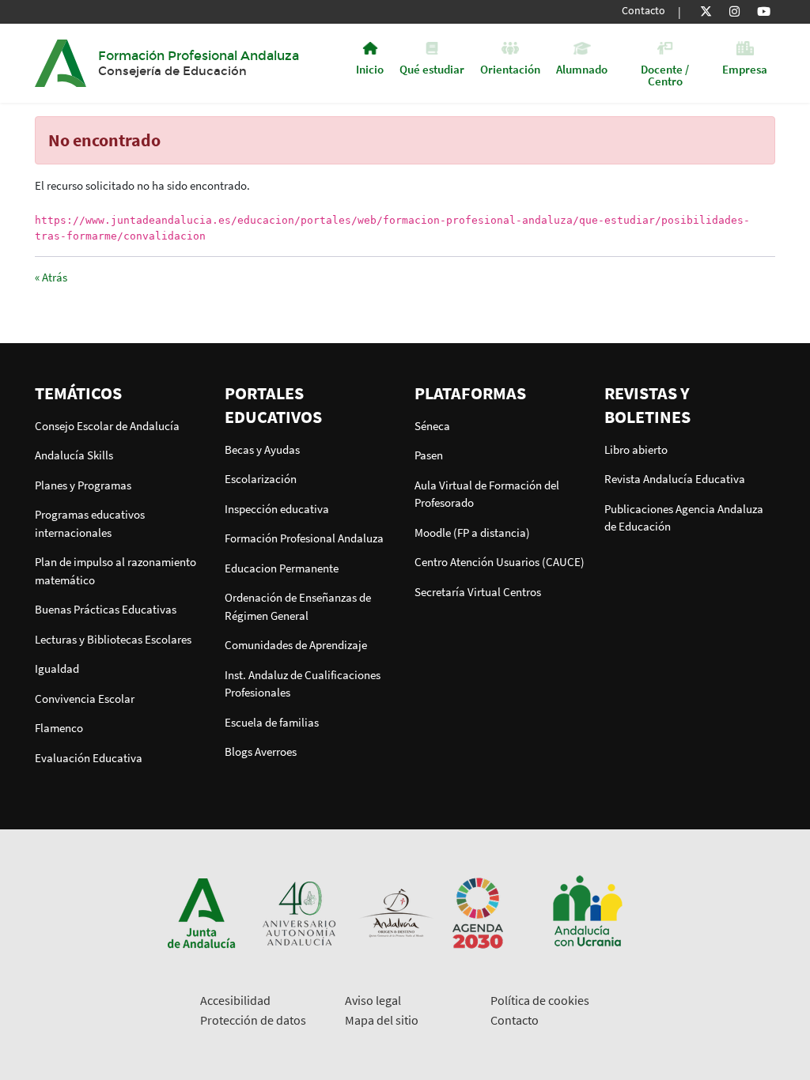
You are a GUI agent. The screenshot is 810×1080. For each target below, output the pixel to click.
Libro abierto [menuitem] (636, 449)
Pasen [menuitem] (428, 455)
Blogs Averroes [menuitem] (261, 751)
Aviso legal (373, 1000)
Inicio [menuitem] (370, 68)
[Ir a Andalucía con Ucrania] (586, 912)
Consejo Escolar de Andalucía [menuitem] (107, 425)
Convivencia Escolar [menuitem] (84, 698)
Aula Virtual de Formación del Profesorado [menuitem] (486, 494)
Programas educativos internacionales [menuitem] (90, 523)
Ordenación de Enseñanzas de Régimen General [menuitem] (298, 606)
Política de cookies (539, 1000)
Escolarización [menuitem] (261, 478)
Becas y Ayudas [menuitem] (262, 449)
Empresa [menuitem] (744, 68)
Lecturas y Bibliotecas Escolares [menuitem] (113, 639)
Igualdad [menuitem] (57, 668)
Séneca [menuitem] (432, 425)
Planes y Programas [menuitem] (83, 485)
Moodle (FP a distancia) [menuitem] (472, 532)
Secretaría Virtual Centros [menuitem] (477, 591)
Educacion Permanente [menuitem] (282, 568)
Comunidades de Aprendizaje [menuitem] (296, 644)
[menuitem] (120, 393)
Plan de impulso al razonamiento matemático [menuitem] (115, 570)
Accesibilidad (235, 1000)
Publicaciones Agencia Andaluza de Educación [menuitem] (683, 517)
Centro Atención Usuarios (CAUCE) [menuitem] (499, 561)
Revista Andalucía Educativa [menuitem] (674, 478)
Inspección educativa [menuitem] (277, 508)
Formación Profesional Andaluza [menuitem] (304, 538)
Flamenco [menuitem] (59, 727)
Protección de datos (253, 1020)
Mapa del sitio (381, 1020)
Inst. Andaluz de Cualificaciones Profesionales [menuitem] (302, 683)
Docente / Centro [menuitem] (665, 74)
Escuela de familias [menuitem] (272, 722)
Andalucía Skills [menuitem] (74, 455)
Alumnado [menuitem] (582, 68)
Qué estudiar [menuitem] (431, 68)
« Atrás (51, 277)
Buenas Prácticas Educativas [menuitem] (105, 609)
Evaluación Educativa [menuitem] (88, 757)
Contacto (643, 10)
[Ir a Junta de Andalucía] (202, 912)
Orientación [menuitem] (510, 68)
